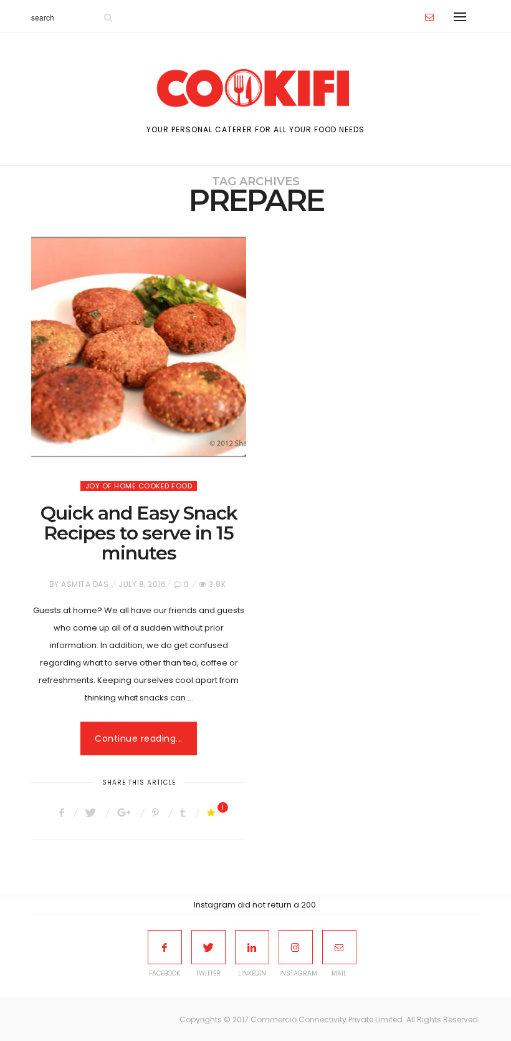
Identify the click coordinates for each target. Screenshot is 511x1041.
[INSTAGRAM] (296, 947)
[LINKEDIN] (252, 947)
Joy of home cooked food (139, 486)
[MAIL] (339, 947)
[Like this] (213, 812)
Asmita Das (84, 584)
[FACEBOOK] (165, 947)
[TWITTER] (208, 947)
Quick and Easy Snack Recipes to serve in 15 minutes (139, 532)
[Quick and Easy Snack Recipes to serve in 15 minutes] (138, 347)
